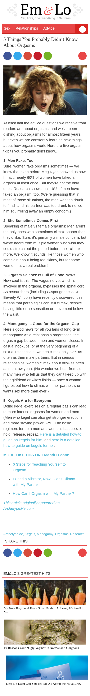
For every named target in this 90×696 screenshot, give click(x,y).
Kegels (30, 534)
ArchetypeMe (13, 534)
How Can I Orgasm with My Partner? (43, 493)
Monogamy (45, 534)
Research (77, 534)
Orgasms (61, 534)
